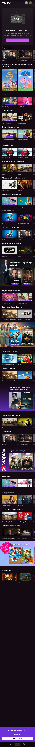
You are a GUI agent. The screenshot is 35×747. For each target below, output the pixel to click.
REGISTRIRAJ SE (17, 738)
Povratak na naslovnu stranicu (17, 40)
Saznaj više (17, 734)
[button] (3, 744)
